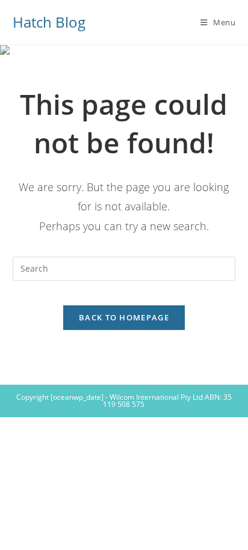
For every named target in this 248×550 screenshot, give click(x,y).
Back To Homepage (124, 317)
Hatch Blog (49, 22)
